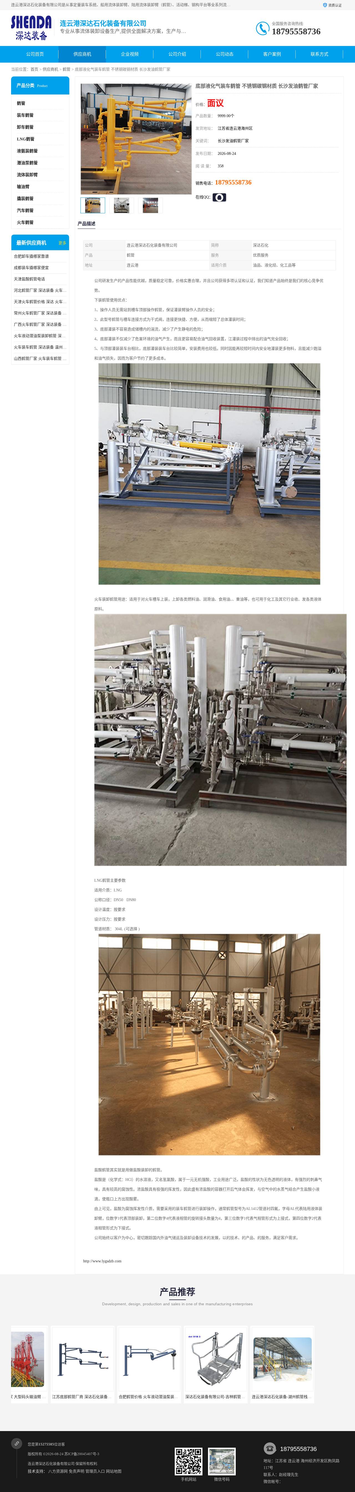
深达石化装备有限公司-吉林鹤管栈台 (111, 1397)
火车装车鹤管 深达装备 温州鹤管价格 (40, 347)
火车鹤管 (25, 222)
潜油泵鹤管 (27, 163)
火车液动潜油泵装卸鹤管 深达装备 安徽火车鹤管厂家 (40, 336)
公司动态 (225, 54)
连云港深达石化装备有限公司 (51, 1464)
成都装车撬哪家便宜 (31, 268)
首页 (34, 69)
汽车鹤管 (25, 210)
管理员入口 (95, 1471)
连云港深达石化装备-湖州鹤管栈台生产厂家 (183, 1397)
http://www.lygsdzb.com (102, 1261)
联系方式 (319, 54)
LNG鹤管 (25, 139)
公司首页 (35, 54)
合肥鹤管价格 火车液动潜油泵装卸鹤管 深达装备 (54, 1397)
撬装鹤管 (25, 198)
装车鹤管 (25, 115)
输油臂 (23, 186)
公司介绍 (177, 54)
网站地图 (113, 1471)
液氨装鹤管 (27, 151)
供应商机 (82, 54)
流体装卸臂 (27, 175)
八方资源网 (58, 1471)
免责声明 (76, 1471)
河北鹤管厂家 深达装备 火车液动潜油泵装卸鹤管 (40, 290)
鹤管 (66, 69)
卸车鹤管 (25, 127)
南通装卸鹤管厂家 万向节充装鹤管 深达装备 (317, 1397)
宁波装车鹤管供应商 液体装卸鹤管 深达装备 (250, 1397)
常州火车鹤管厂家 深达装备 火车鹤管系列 (40, 313)
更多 (62, 243)
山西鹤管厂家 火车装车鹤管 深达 (40, 359)
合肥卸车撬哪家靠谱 (31, 256)
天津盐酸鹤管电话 (29, 279)
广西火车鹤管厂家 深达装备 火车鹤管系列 (40, 324)
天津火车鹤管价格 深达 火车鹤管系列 (40, 302)
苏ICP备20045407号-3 (81, 1454)
